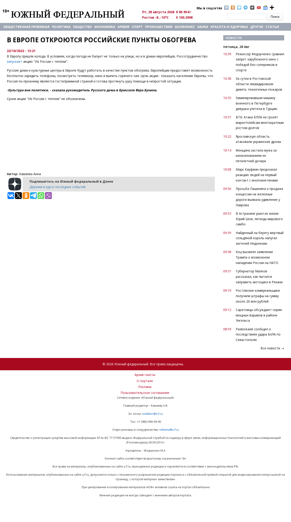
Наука (202, 27)
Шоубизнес (185, 27)
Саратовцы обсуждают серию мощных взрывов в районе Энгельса (259, 315)
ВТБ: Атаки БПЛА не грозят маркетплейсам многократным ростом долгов (260, 122)
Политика (61, 27)
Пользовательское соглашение (144, 392)
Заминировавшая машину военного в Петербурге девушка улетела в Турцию (256, 103)
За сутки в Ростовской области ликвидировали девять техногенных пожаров (259, 84)
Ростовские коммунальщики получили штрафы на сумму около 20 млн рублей (258, 295)
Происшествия (158, 27)
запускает (14, 61)
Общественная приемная (26, 27)
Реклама (144, 387)
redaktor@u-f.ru (152, 414)
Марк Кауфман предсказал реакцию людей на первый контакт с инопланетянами (257, 174)
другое (256, 27)
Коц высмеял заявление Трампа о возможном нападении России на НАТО (257, 257)
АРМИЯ (123, 27)
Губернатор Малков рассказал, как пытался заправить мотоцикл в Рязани (259, 276)
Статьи (272, 27)
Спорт (137, 27)
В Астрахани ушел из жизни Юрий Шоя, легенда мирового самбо (259, 218)
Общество (82, 27)
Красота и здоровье (229, 27)
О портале (145, 381)
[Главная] (68, 14)
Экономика (104, 27)
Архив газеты (145, 375)
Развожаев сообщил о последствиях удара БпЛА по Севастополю (258, 334)
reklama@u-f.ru (169, 430)
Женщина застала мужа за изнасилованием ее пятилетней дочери (256, 155)
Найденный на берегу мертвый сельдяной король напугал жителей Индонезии (259, 238)
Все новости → (272, 348)
